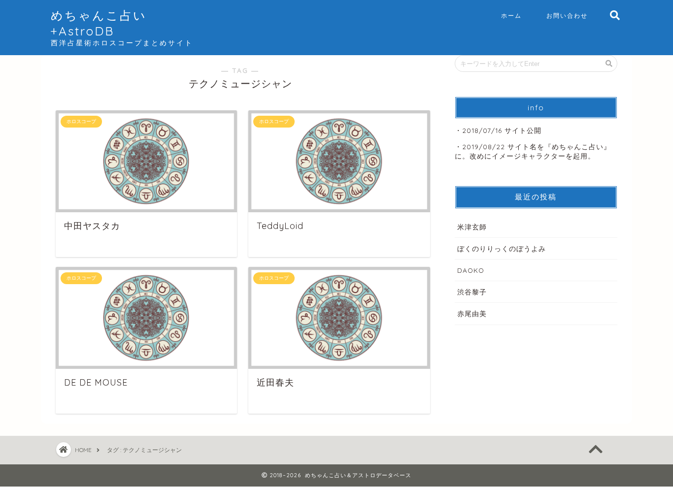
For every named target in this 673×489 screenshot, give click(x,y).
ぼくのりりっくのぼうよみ (501, 248)
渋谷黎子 (472, 292)
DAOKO (470, 270)
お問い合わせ (567, 15)
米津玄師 (472, 227)
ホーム (511, 15)
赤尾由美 (472, 313)
